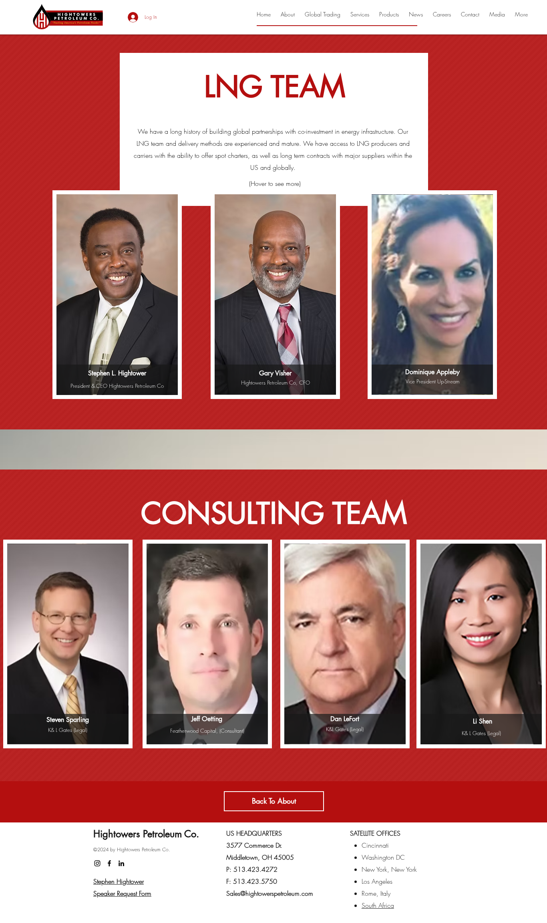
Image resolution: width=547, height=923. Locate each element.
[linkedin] (121, 863)
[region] (117, 294)
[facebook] (109, 863)
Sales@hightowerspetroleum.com (269, 893)
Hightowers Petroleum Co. (146, 834)
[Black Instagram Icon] (97, 863)
